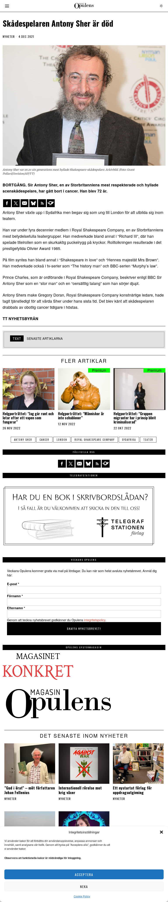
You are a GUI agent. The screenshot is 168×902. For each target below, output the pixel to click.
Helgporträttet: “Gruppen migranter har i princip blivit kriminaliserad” (135, 418)
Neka (84, 886)
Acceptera (84, 874)
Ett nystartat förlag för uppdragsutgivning (132, 790)
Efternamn (16, 608)
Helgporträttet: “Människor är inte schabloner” (81, 416)
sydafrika (129, 439)
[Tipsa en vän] (24, 203)
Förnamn (15, 596)
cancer (44, 439)
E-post (13, 584)
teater (148, 439)
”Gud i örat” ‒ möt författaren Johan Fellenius (29, 790)
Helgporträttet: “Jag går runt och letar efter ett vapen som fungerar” (28, 418)
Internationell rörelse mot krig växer (80, 790)
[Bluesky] (33, 203)
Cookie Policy (82, 896)
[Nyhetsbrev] (51, 203)
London (62, 439)
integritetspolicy (94, 620)
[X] (16, 203)
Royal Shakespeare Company (95, 439)
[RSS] (42, 203)
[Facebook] (7, 203)
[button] (161, 832)
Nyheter (9, 36)
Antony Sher (23, 439)
